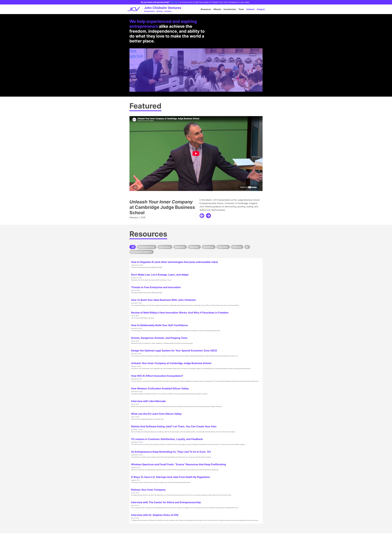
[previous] (201, 215)
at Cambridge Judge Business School (162, 207)
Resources (206, 9)
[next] (208, 215)
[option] (196, 156)
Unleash (250, 9)
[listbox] (196, 156)
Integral (261, 9)
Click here (174, 2)
